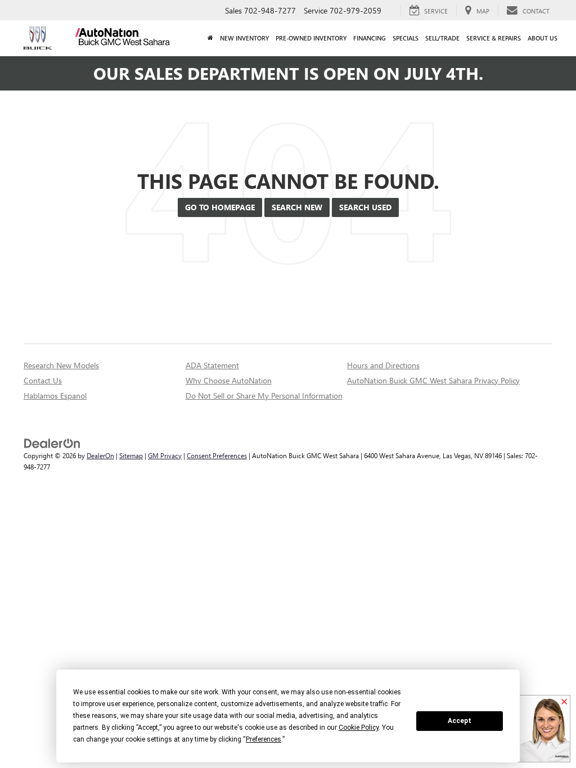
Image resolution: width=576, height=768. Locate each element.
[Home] (210, 38)
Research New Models (61, 365)
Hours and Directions (383, 365)
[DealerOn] (52, 442)
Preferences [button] (263, 739)
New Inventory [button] (244, 38)
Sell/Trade (442, 38)
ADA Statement (212, 365)
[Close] (564, 702)
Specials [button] (405, 38)
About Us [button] (542, 38)
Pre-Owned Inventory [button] (311, 38)
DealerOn (100, 455)
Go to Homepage (220, 207)
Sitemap (131, 455)
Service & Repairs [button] (493, 38)
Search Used (365, 207)
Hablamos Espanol (55, 395)
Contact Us (43, 380)
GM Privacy (165, 455)
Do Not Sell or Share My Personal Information (264, 395)
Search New (297, 207)
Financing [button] (369, 38)
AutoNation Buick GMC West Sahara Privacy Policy (433, 380)
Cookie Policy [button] (359, 727)
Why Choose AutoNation (229, 380)
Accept (459, 721)
